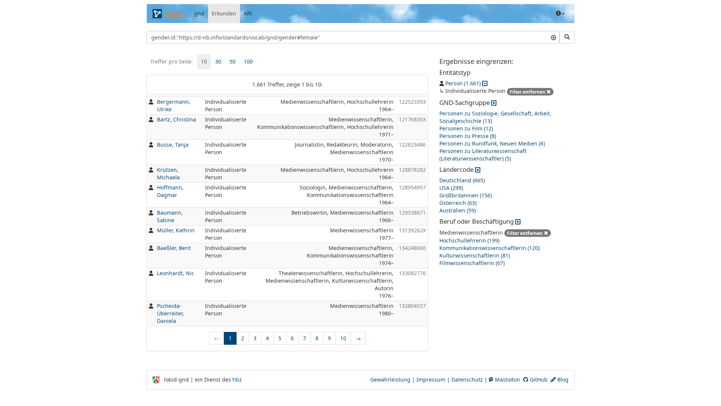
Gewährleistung (390, 379)
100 (248, 61)
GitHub (538, 379)
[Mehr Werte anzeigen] (493, 102)
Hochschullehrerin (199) (469, 240)
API (248, 13)
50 (232, 61)
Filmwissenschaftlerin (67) (472, 263)
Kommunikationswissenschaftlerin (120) (489, 247)
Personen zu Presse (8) (467, 135)
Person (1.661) (463, 83)
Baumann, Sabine (170, 216)
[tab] (204, 61)
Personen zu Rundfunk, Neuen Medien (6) (492, 143)
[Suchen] (567, 37)
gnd (199, 13)
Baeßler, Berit (174, 247)
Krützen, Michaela (168, 173)
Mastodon (506, 379)
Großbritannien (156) (465, 195)
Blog (562, 379)
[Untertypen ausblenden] (484, 83)
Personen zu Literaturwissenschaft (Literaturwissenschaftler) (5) (482, 154)
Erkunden (224, 13)
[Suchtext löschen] (554, 37)
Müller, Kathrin (176, 230)
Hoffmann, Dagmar (170, 191)
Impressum (430, 379)
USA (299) (451, 187)
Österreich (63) (458, 202)
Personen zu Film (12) (466, 128)
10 (204, 61)
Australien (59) (457, 210)
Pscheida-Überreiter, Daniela (170, 313)
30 (218, 61)
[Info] (560, 13)
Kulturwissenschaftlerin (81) (474, 255)
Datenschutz (467, 379)
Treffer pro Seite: (171, 61)
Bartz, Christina (176, 119)
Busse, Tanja (173, 144)
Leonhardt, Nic (175, 273)
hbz (237, 379)
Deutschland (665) (462, 180)
